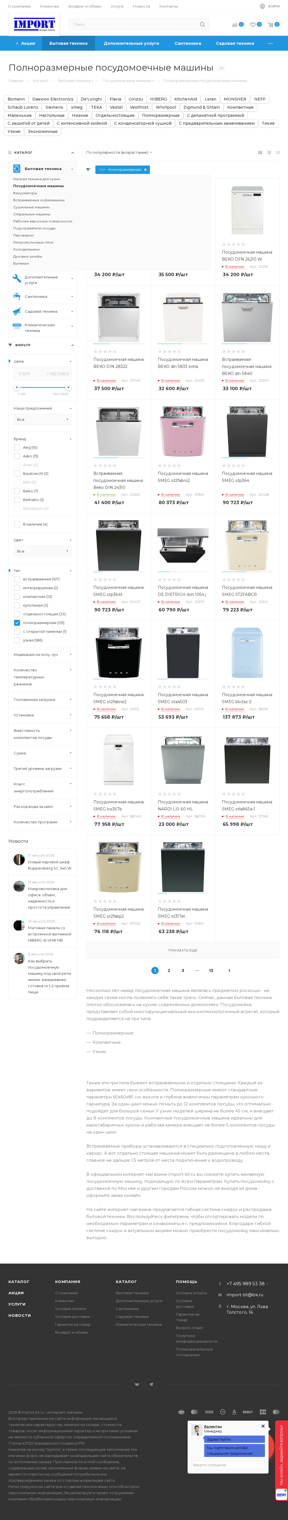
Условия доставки (72, 1316)
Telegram (151, 1384)
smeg (76, 107)
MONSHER (235, 99)
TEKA (96, 107)
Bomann (16, 99)
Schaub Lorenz (23, 107)
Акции (16, 1293)
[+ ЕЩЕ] (271, 43)
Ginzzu (136, 99)
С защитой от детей (29, 123)
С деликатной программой (215, 115)
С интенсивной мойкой (82, 123)
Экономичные (43, 131)
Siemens (54, 107)
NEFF (260, 99)
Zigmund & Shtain (201, 107)
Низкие (80, 115)
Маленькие (20, 115)
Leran (210, 99)
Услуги (17, 1304)
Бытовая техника (132, 1293)
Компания (67, 1281)
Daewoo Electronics (52, 99)
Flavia (115, 99)
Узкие (14, 131)
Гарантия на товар (73, 1324)
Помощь (186, 1281)
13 (211, 970)
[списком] (269, 152)
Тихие (268, 123)
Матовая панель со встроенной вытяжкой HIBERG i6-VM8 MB (49, 934)
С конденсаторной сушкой (143, 123)
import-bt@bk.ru (245, 1294)
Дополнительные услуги (139, 1300)
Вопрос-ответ (189, 1327)
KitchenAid (185, 99)
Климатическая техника (139, 1324)
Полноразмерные (161, 115)
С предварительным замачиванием (217, 123)
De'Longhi (91, 99)
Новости (18, 841)
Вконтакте (137, 1384)
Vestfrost (139, 107)
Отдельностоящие (115, 115)
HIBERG (158, 99)
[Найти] (202, 24)
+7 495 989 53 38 (246, 1284)
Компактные (240, 107)
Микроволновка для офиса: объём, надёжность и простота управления (49, 897)
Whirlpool (166, 107)
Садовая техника (132, 1316)
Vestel (116, 107)
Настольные (52, 115)
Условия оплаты (70, 1308)
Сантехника (127, 1308)
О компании (66, 1293)
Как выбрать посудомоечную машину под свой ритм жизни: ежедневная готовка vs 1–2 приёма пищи (49, 976)
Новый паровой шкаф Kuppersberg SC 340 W (49, 865)
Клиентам (64, 1300)
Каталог (19, 1281)
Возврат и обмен (71, 1332)
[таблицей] (278, 152)
